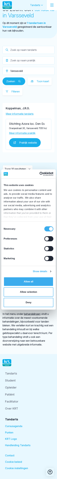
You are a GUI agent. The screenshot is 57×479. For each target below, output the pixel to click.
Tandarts (35, 5)
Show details (40, 271)
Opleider (11, 387)
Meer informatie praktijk (22, 133)
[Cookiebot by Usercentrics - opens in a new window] (40, 174)
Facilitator (11, 401)
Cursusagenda (13, 426)
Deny (28, 302)
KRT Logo (11, 438)
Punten (9, 432)
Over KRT (11, 408)
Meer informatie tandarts (20, 113)
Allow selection (28, 291)
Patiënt (10, 394)
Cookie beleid (13, 461)
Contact (9, 455)
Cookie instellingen (16, 468)
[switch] (48, 238)
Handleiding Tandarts (17, 445)
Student (10, 380)
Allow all (28, 281)
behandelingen (32, 314)
